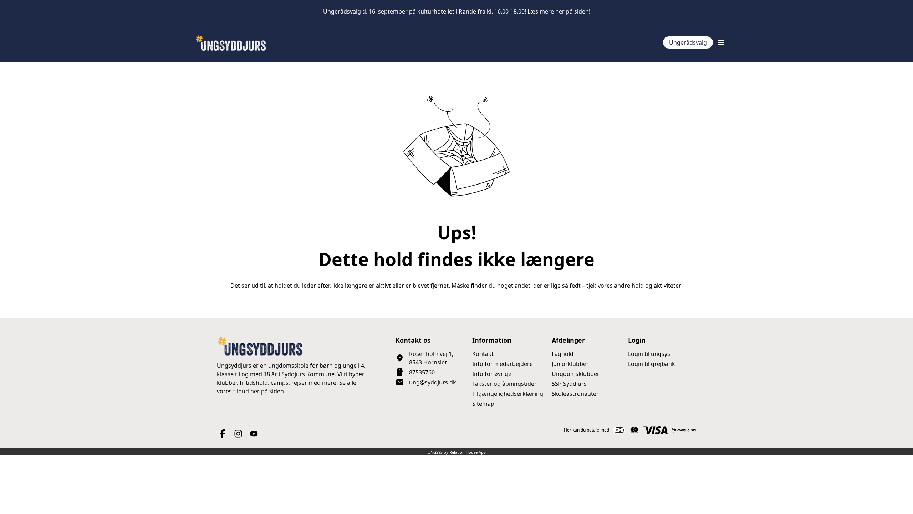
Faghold (562, 354)
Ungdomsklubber (576, 374)
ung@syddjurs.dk (432, 382)
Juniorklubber (570, 364)
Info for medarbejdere (502, 364)
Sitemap (483, 404)
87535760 (422, 372)
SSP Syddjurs (569, 384)
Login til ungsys (649, 354)
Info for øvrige (491, 374)
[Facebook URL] (222, 433)
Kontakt (483, 354)
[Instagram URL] (238, 433)
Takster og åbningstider (504, 384)
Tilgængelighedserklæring (507, 394)
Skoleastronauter (575, 394)
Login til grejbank (651, 364)
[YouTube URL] (254, 433)
